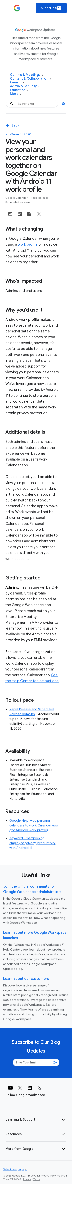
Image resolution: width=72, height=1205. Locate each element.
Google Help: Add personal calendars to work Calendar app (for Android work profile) (33, 825)
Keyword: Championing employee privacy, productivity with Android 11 (32, 843)
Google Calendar (16, 197)
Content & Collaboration (30, 79)
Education (19, 90)
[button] (36, 1119)
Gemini (17, 82)
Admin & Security (25, 86)
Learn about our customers (26, 978)
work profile (28, 244)
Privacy (27, 1179)
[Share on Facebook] (29, 214)
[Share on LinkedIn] (20, 214)
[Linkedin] (29, 1088)
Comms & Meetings (26, 75)
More (15, 94)
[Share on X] (39, 214)
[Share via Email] (10, 214)
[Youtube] (10, 1088)
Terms (36, 1179)
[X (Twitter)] (20, 1088)
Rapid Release (40, 197)
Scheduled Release (17, 202)
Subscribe (51, 8)
